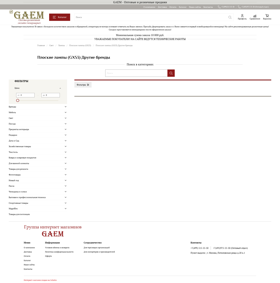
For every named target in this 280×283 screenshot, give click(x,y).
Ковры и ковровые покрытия (22, 157)
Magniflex (13, 208)
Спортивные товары (18, 203)
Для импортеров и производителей (99, 252)
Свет (51, 45)
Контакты (208, 7)
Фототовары (15, 174)
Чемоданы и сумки (18, 191)
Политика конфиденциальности (59, 252)
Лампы (61, 45)
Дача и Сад (14, 140)
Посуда (12, 123)
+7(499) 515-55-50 (199, 248)
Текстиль (13, 152)
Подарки (13, 135)
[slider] (17, 100)
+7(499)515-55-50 (227, 7)
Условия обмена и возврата (57, 247)
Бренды (12, 106)
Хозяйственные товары (20, 146)
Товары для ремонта (18, 169)
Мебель (12, 112)
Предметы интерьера (19, 129)
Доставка (162, 7)
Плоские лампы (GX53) (80, 45)
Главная (41, 45)
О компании (149, 7)
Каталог (183, 7)
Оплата (172, 7)
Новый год (14, 180)
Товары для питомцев (19, 214)
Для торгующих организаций (97, 247)
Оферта (48, 256)
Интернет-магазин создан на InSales (40, 280)
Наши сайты (195, 7)
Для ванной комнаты (19, 163)
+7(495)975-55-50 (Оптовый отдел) (255, 7)
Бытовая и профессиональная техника (27, 197)
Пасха (11, 185)
